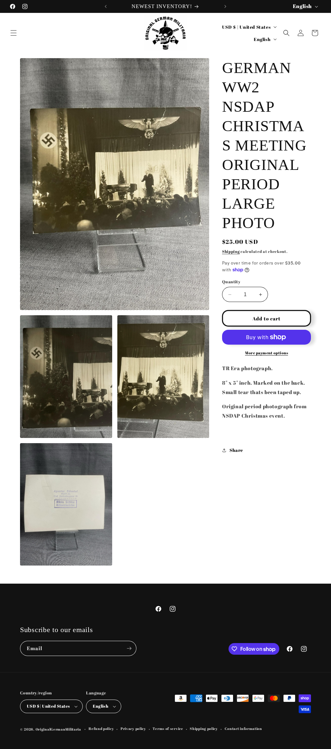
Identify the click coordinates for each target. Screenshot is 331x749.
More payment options (266, 352)
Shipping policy (204, 728)
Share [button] (236, 450)
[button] (13, 33)
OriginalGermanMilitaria (58, 729)
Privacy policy (133, 728)
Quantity (231, 282)
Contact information (243, 728)
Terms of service (168, 728)
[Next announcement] (225, 6)
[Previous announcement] (106, 6)
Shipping (231, 251)
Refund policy (101, 728)
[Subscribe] (129, 648)
